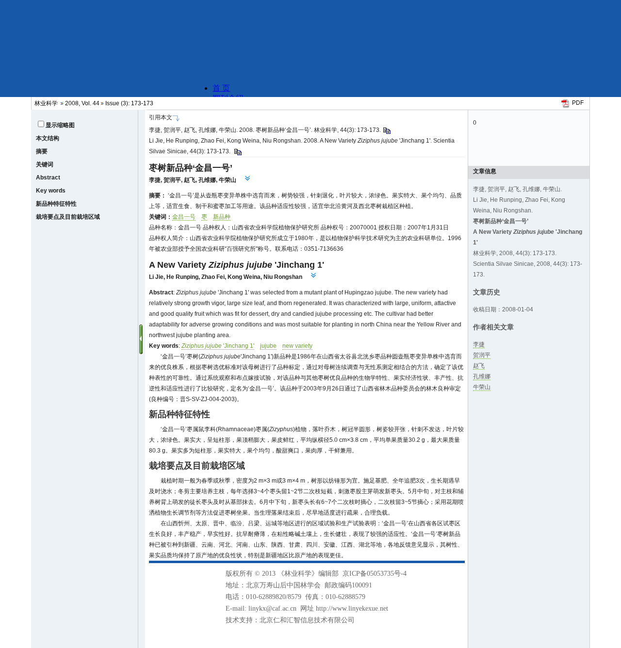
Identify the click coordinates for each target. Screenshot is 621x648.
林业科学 (46, 103)
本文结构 (47, 138)
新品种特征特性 (56, 203)
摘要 (42, 151)
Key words (50, 190)
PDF (578, 102)
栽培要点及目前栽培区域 (68, 216)
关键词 (44, 164)
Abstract (48, 177)
